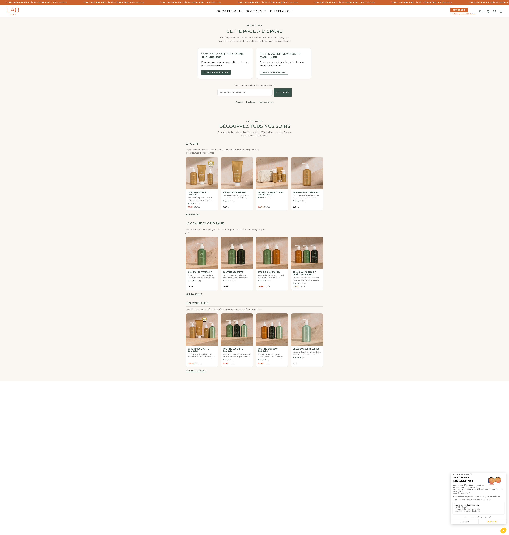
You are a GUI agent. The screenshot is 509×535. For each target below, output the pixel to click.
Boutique (250, 102)
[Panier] (501, 11)
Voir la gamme (194, 294)
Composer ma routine (215, 72)
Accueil (239, 102)
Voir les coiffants (196, 371)
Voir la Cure (193, 214)
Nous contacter (266, 102)
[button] (256, 11)
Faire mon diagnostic (274, 72)
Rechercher (282, 92)
